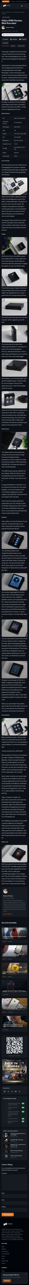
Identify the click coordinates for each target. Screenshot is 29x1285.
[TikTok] (19, 1091)
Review (3, 1256)
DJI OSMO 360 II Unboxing (16, 1139)
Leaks (3, 1258)
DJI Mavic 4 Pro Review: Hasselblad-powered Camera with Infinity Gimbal (13, 1114)
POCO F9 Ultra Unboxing (16, 1150)
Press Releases (5, 1254)
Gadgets (4, 1249)
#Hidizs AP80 (21, 46)
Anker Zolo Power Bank (16, 1155)
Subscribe (7, 1280)
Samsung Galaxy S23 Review (13, 1121)
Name (3, 1193)
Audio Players (8, 12)
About (3, 1271)
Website (4, 1207)
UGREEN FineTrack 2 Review (12, 1108)
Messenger (22, 39)
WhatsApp (13, 39)
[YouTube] (15, 1091)
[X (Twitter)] (8, 1091)
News (3, 1246)
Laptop (3, 1263)
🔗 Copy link (5, 43)
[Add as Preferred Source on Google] (13, 34)
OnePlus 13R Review (13, 1118)
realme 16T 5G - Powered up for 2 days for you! (18, 1145)
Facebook (5, 39)
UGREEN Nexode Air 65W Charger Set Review (14, 1104)
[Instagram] (12, 1091)
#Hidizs (13, 46)
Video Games (5, 1261)
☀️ (22, 6)
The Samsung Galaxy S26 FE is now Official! (17, 1134)
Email (3, 1200)
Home (3, 12)
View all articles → (7, 914)
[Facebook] (4, 1091)
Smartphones (5, 1251)
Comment (4, 1173)
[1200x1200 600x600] (14, 1083)
